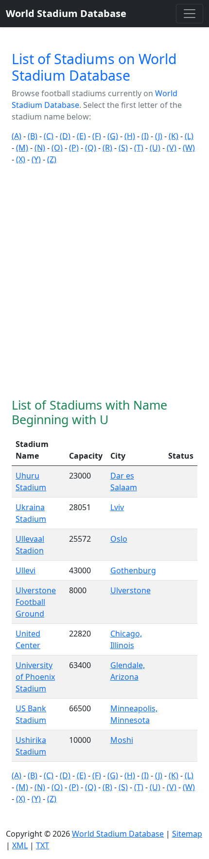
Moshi (121, 740)
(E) (81, 136)
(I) (145, 136)
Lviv (117, 507)
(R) (107, 147)
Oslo (118, 538)
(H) (129, 136)
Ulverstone (130, 590)
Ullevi (25, 570)
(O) (57, 147)
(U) (155, 147)
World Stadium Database (118, 833)
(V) (171, 147)
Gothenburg (133, 570)
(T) (138, 147)
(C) (48, 136)
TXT (42, 845)
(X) (20, 159)
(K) (173, 136)
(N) (40, 147)
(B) (32, 136)
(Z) (51, 159)
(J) (158, 136)
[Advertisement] (104, 281)
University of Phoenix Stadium (35, 677)
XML (20, 845)
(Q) (90, 147)
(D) (65, 136)
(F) (96, 136)
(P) (74, 147)
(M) (22, 147)
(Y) (36, 159)
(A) (16, 136)
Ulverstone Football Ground (36, 602)
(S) (123, 147)
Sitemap (187, 833)
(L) (189, 136)
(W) (189, 147)
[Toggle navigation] (189, 13)
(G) (112, 136)
